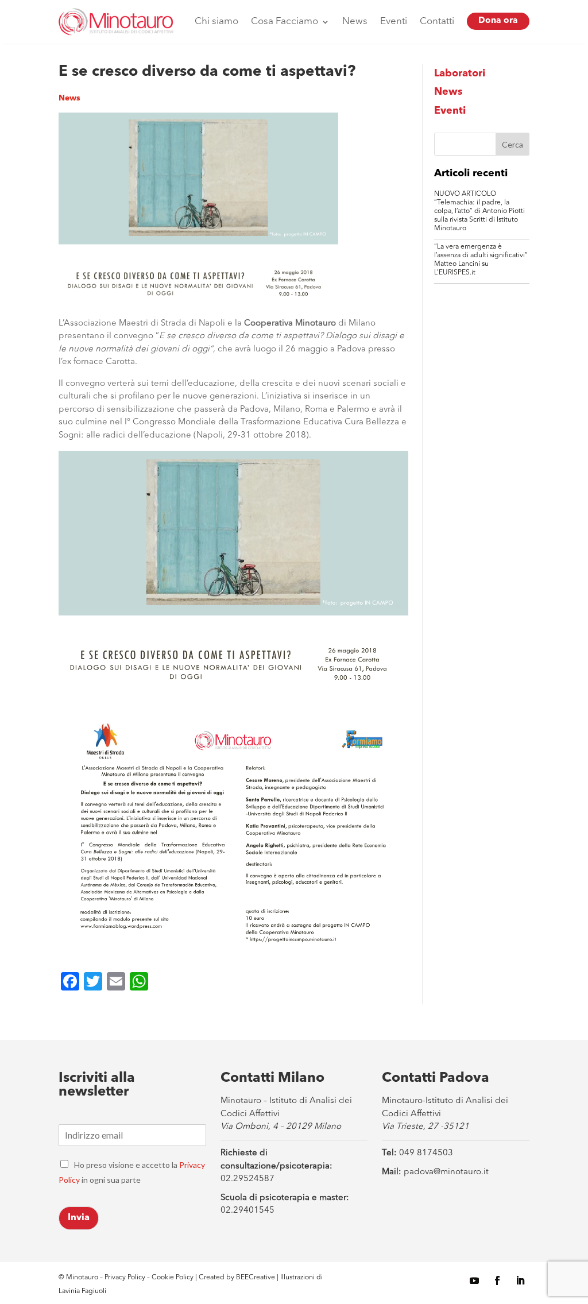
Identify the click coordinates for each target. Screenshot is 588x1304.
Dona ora (498, 21)
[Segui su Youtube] (474, 1280)
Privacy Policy (125, 1277)
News (355, 21)
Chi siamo (216, 21)
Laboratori (459, 73)
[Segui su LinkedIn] (520, 1280)
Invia (79, 1217)
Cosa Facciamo (284, 21)
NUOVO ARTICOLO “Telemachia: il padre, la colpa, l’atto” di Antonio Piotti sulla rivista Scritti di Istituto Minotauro (479, 211)
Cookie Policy (173, 1277)
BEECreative (254, 1277)
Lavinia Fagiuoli (82, 1291)
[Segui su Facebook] (497, 1280)
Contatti (437, 21)
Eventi (393, 21)
